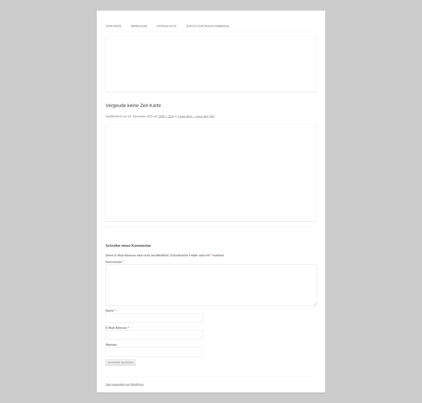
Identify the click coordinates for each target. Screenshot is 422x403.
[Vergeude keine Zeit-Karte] (211, 172)
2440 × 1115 (166, 116)
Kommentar (115, 262)
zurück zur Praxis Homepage (207, 26)
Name (111, 310)
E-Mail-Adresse (117, 327)
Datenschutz (166, 26)
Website (111, 344)
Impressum (139, 26)
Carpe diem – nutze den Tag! (196, 116)
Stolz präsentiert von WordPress (125, 384)
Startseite (113, 26)
